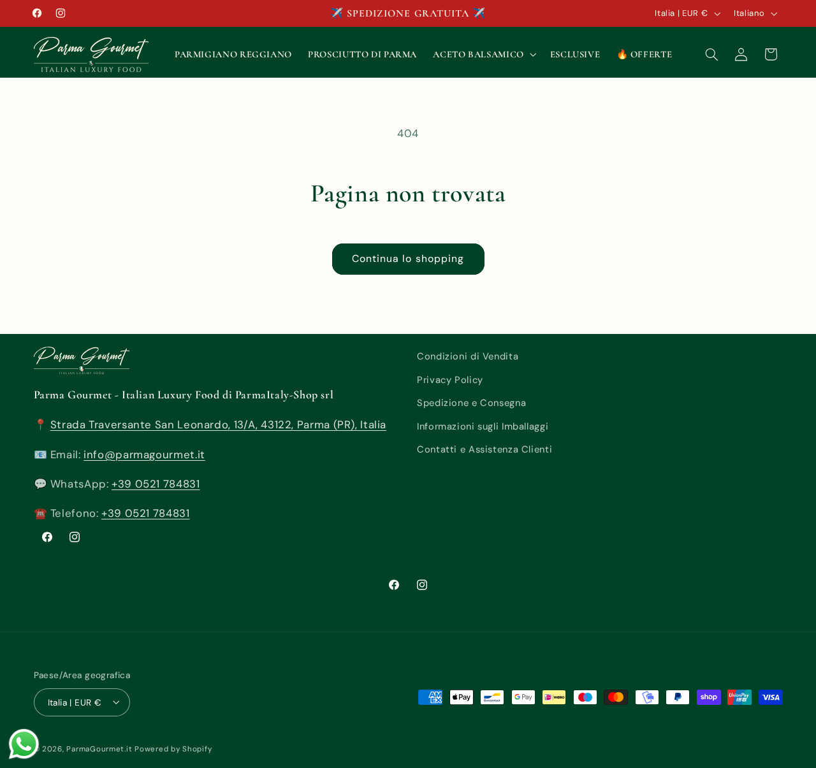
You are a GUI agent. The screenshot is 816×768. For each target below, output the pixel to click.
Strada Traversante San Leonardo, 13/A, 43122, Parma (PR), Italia (218, 424)
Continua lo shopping (408, 258)
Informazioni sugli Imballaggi (482, 426)
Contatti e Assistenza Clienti (484, 449)
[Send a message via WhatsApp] (23, 744)
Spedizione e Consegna (471, 402)
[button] (483, 54)
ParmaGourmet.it (99, 748)
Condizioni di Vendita (467, 356)
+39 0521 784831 (156, 484)
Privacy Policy (450, 379)
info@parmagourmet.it (144, 454)
